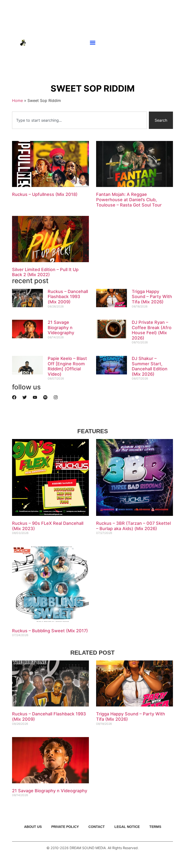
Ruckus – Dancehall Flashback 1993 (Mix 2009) (68, 296)
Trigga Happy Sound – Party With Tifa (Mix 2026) (152, 296)
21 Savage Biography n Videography (61, 327)
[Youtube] (159, 42)
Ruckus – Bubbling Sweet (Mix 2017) (50, 630)
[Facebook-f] (174, 42)
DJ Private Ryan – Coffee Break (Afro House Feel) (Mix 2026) (152, 330)
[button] (92, 42)
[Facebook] (14, 397)
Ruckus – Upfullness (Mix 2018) (45, 194)
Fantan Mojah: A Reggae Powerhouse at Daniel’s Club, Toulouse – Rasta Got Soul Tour (129, 199)
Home (17, 100)
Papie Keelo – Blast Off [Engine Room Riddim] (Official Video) (67, 366)
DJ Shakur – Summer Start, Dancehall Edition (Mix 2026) (149, 366)
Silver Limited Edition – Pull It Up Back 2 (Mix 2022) (45, 272)
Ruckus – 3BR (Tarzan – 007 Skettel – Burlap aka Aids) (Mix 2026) (133, 526)
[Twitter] (24, 397)
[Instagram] (167, 42)
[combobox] (79, 120)
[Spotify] (45, 397)
